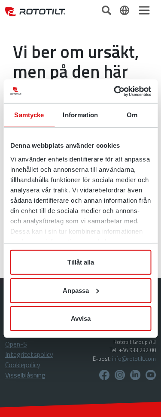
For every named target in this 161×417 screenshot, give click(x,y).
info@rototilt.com (134, 358)
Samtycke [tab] (29, 115)
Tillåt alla (80, 262)
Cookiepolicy (22, 364)
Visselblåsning (25, 375)
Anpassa (76, 290)
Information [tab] (80, 115)
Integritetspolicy (29, 354)
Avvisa (81, 318)
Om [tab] (132, 115)
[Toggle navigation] (144, 10)
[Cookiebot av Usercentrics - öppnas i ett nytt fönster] (114, 91)
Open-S (16, 344)
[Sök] (107, 9)
